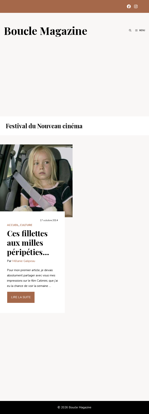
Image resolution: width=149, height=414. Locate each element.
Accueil (13, 225)
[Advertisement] (74, 74)
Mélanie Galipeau (23, 261)
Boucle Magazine (45, 30)
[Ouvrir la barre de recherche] (130, 30)
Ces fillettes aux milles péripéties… (28, 242)
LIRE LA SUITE (21, 297)
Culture (26, 225)
